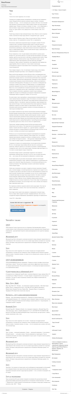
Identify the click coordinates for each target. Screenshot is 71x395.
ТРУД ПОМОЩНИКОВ (15, 260)
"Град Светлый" (56, 322)
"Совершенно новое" (57, 369)
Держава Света (55, 264)
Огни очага (54, 169)
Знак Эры (54, 389)
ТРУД (8, 225)
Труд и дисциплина (13, 376)
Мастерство (54, 87)
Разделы (30, 389)
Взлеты (53, 365)
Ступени (54, 252)
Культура (54, 244)
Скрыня (54, 283)
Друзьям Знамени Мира (57, 237)
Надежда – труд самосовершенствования (21, 295)
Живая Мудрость (56, 91)
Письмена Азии (55, 291)
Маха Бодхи (55, 307)
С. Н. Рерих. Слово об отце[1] (59, 10)
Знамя (53, 188)
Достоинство (55, 68)
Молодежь (54, 95)
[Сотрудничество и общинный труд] (19, 271)
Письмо (54, 60)
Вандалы (54, 196)
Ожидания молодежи (57, 45)
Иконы (53, 248)
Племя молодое (55, 17)
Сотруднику (55, 107)
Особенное (54, 385)
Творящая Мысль (56, 56)
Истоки (53, 149)
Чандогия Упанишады (57, 295)
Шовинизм (54, 206)
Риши (53, 326)
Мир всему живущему (57, 303)
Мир (53, 192)
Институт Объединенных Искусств (60, 52)
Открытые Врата (56, 256)
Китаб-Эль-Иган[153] (57, 318)
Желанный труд (12, 236)
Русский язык (55, 72)
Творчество (54, 157)
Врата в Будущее (56, 33)
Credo (53, 241)
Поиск (60, 1)
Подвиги (54, 209)
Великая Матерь (56, 275)
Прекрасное (55, 130)
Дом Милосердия (56, 173)
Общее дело (55, 80)
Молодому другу (56, 103)
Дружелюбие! (55, 310)
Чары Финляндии (56, 25)
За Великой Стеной (56, 330)
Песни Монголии (56, 314)
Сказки (53, 268)
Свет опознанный (56, 377)
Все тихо (54, 115)
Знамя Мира (55, 177)
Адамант (54, 138)
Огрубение (54, 225)
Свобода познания (56, 362)
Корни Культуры (56, 48)
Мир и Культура (55, 299)
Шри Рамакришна (56, 354)
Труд (7, 248)
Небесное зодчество (56, 76)
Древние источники (56, 287)
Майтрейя (54, 279)
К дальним (54, 217)
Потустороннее (55, 381)
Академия (54, 64)
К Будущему (55, 229)
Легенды (54, 272)
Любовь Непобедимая (57, 338)
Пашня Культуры (56, 181)
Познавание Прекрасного (58, 21)
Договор (54, 213)
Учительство (55, 37)
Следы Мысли (55, 373)
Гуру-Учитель (55, 14)
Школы (53, 41)
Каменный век (55, 153)
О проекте (24, 389)
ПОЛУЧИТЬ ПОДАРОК (18, 210)
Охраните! (54, 221)
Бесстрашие (54, 358)
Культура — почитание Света (59, 134)
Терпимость (55, 83)
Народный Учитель (56, 29)
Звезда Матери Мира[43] (58, 165)
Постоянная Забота (56, 184)
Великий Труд (11, 306)
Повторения (55, 111)
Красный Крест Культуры (58, 122)
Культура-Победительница (58, 146)
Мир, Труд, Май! (12, 283)
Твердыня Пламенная (57, 126)
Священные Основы (57, 118)
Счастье (54, 161)
